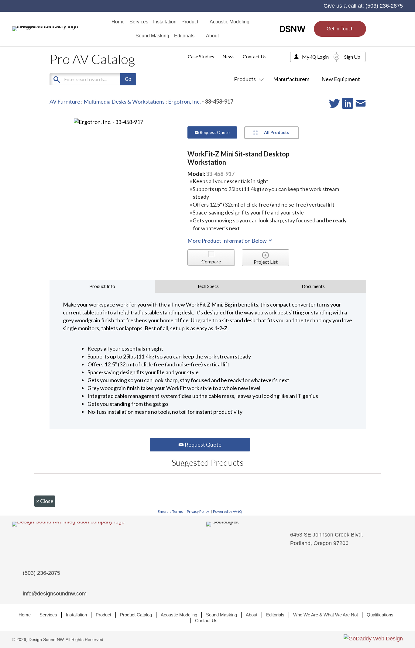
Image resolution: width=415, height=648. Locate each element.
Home (25, 614)
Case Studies (201, 56)
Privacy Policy (198, 511)
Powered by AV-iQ (227, 511)
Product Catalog (136, 614)
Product (103, 614)
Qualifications (380, 614)
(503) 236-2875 (384, 6)
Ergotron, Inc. (184, 101)
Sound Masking (221, 614)
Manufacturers (291, 79)
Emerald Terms (170, 511)
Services (48, 614)
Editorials (275, 614)
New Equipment (340, 79)
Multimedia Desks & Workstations (124, 101)
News (228, 56)
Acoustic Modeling (179, 614)
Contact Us (254, 56)
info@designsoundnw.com (55, 594)
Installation (76, 614)
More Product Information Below (227, 240)
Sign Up (352, 57)
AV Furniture (65, 101)
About (251, 614)
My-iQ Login (315, 57)
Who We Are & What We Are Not (325, 614)
